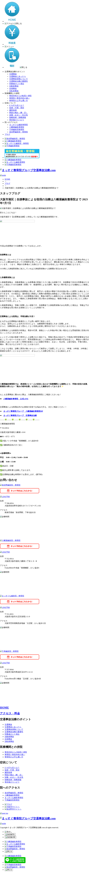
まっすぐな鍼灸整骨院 (18, 125)
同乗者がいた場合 (16, 84)
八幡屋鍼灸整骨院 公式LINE (15, 399)
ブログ (7, 134)
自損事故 (13, 88)
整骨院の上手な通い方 (18, 101)
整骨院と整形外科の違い (19, 98)
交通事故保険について (18, 79)
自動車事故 (14, 86)
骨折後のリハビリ (16, 120)
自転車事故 (14, 91)
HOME (7, 179)
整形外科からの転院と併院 (20, 96)
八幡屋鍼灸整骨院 (16, 127)
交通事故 (13, 74)
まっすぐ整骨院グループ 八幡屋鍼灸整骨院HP (23, 411)
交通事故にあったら (17, 76)
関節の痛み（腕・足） (18, 113)
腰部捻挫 (13, 110)
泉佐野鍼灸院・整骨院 (18, 132)
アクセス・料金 (10, 713)
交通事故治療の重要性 (18, 81)
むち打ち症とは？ (16, 105)
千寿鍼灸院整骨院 (16, 129)
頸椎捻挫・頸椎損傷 (17, 117)
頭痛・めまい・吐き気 (18, 115)
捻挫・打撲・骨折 (16, 108)
